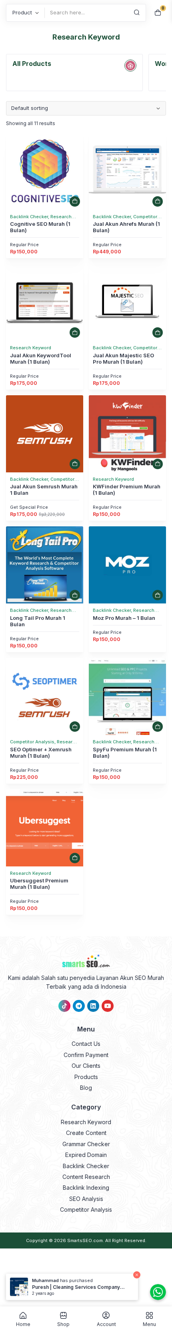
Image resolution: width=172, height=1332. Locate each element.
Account (106, 1324)
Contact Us (86, 1043)
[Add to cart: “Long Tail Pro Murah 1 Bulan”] (75, 595)
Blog (86, 1087)
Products (86, 1076)
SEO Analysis (86, 1198)
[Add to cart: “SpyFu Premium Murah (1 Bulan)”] (157, 726)
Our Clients (86, 1065)
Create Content (86, 1132)
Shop (63, 1324)
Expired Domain (86, 1154)
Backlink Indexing (86, 1187)
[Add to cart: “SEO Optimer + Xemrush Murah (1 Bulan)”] (75, 726)
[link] (44, 171)
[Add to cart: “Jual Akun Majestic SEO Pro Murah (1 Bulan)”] (157, 332)
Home (23, 1324)
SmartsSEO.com (85, 1240)
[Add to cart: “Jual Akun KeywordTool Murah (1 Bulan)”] (75, 332)
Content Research (86, 1176)
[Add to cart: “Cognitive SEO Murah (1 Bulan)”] (75, 201)
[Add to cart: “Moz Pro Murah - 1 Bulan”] (157, 595)
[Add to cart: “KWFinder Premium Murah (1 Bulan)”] (157, 464)
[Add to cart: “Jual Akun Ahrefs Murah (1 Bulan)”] (157, 201)
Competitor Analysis (86, 1209)
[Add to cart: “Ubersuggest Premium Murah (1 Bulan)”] (75, 858)
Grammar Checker (86, 1144)
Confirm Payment (86, 1054)
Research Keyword (86, 1122)
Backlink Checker (86, 1166)
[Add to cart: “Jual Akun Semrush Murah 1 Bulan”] (75, 464)
